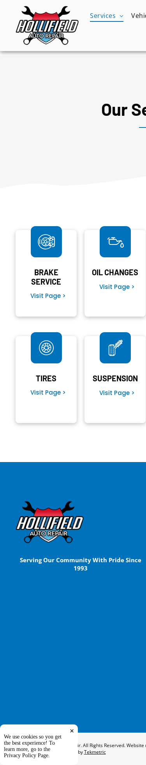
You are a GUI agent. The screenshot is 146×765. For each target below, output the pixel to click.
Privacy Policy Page (26, 755)
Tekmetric (95, 752)
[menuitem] (106, 15)
